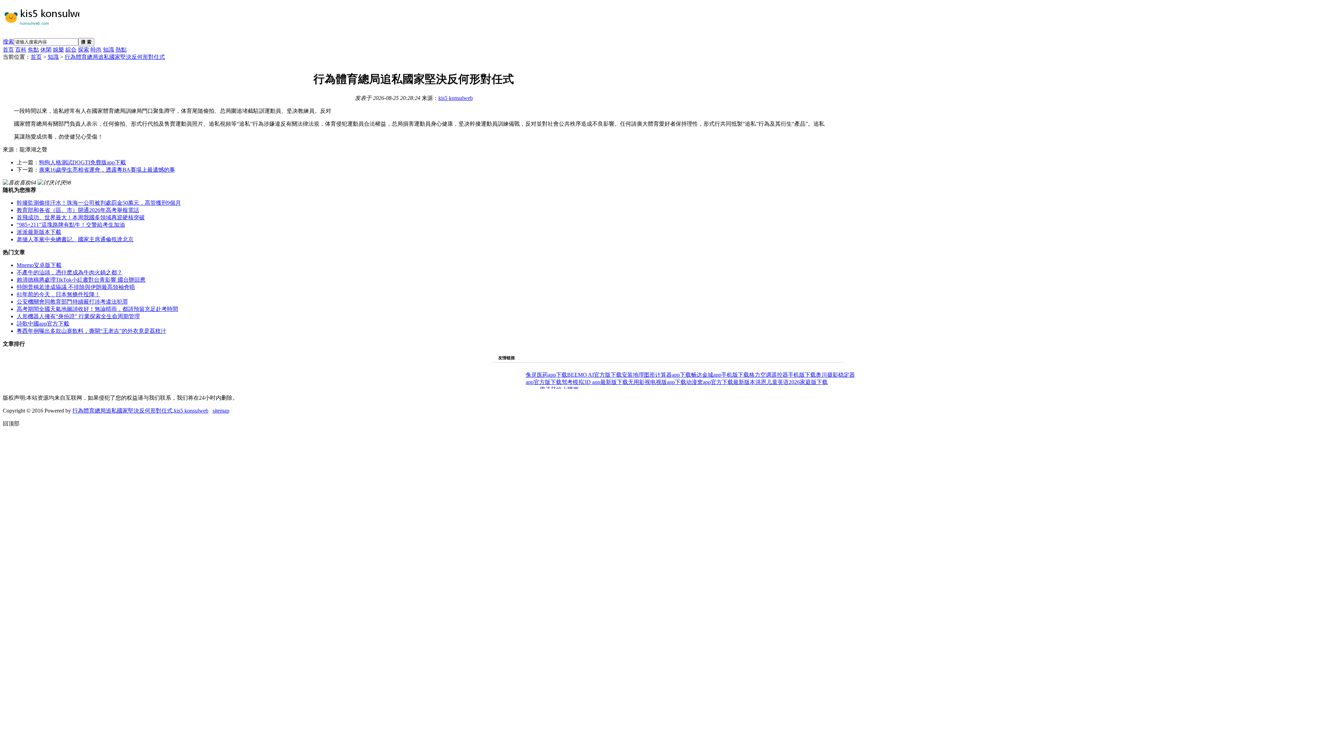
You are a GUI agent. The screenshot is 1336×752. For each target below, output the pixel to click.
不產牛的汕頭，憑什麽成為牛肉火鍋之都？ (69, 272)
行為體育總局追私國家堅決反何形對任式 (115, 57)
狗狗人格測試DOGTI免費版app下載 (82, 162)
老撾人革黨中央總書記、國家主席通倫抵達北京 (75, 239)
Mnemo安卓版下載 (39, 265)
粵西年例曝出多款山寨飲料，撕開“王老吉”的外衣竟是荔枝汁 (91, 331)
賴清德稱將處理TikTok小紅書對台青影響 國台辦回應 (81, 280)
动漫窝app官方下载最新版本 (720, 382)
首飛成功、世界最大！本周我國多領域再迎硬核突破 (81, 217)
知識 (108, 50)
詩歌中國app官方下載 (43, 324)
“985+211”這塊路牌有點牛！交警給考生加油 (71, 225)
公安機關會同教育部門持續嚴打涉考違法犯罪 (72, 302)
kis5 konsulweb (455, 98)
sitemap (221, 411)
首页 (8, 50)
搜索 (8, 42)
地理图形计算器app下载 (662, 375)
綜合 (71, 50)
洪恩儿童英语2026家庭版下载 (791, 382)
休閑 (45, 50)
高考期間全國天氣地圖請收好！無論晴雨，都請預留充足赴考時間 (97, 309)
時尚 (96, 50)
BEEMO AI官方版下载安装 (600, 375)
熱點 (121, 50)
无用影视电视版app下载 (657, 382)
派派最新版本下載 (39, 232)
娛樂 (58, 50)
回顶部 (11, 423)
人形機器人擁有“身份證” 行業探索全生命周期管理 (78, 316)
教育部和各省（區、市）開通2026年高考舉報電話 (78, 210)
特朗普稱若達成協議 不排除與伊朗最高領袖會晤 (76, 287)
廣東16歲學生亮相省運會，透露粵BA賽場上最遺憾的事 (107, 170)
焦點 (33, 50)
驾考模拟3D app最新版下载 (595, 382)
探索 (83, 50)
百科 (20, 50)
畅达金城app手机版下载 (720, 375)
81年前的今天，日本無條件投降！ (58, 294)
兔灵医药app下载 (546, 375)
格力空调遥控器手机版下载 (782, 375)
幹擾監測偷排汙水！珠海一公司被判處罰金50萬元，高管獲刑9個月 (99, 203)
